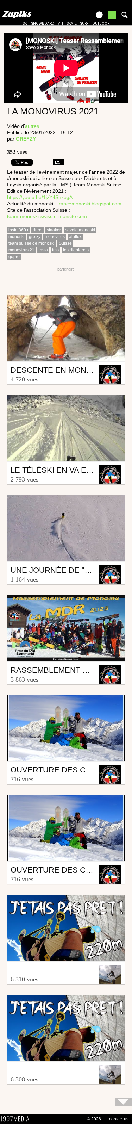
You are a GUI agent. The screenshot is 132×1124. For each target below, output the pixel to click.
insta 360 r (18, 230)
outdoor (100, 23)
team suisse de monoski (31, 243)
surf (84, 23)
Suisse (65, 243)
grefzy (34, 236)
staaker (54, 230)
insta (43, 250)
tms (55, 250)
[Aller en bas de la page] (123, 1102)
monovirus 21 (21, 250)
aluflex (75, 236)
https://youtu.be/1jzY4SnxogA (40, 197)
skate (72, 23)
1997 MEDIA (17, 1119)
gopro (14, 256)
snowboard (42, 23)
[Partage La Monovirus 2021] (58, 162)
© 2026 (94, 1119)
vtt (60, 23)
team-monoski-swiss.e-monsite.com (47, 216)
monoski (16, 236)
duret (38, 230)
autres (32, 126)
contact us (118, 1119)
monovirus (55, 236)
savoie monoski (80, 230)
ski (25, 23)
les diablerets (76, 250)
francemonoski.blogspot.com (89, 203)
